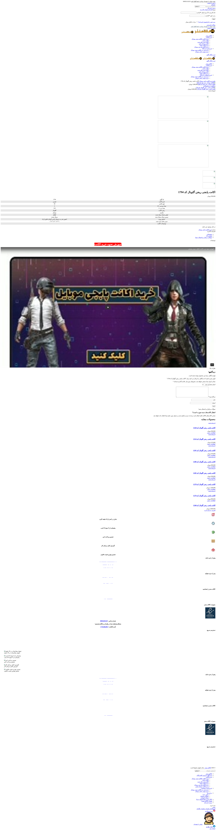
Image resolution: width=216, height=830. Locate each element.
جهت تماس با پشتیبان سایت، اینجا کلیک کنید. (203, 26)
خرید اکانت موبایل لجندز (108, 642)
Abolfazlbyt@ (104, 627)
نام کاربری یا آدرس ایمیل (206, 12)
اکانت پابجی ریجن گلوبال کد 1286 (204, 462)
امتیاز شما (212, 384)
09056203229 (104, 621)
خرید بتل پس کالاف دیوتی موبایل (108, 633)
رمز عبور (210, 15)
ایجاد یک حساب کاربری (206, 9)
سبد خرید (108, 570)
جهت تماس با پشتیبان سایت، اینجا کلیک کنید (203, 1)
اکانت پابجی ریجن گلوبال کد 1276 (204, 496)
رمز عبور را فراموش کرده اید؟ (206, 22)
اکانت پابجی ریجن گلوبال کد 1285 (204, 473)
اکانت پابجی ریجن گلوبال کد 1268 (204, 505)
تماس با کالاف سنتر (108, 592)
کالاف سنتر (208, 767)
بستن (213, 807)
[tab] (106, 234)
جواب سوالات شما (108, 580)
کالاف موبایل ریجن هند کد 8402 (206, 84)
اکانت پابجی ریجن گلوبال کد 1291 (204, 450)
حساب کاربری (108, 585)
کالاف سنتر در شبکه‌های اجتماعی (108, 601)
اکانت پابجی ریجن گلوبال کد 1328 (204, 428)
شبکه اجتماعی (204, 798)
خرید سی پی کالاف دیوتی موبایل (200, 50)
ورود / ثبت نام (208, 802)
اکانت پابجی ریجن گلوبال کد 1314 (204, 439)
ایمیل (213, 403)
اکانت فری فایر (203, 42)
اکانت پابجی (205, 40)
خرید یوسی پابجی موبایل (202, 52)
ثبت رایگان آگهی (210, 54)
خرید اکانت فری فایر (108, 648)
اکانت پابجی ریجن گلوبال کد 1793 (206, 89)
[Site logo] (204, 33)
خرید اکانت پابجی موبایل (206, 81)
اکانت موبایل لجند (204, 44)
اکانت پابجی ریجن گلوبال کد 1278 (204, 484)
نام (214, 400)
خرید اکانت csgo (204, 45)
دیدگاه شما (211, 397)
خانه (214, 81)
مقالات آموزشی (210, 25)
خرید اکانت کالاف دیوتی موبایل (200, 39)
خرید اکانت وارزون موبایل (201, 47)
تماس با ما (206, 794)
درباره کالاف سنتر (108, 595)
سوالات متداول (204, 796)
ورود (214, 19)
